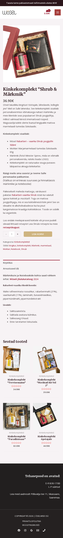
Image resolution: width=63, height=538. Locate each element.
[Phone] (44, 530)
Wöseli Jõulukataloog (21, 279)
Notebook (15, 249)
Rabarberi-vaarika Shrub (24, 194)
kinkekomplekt (24, 245)
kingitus (12, 245)
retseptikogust (11, 227)
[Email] (38, 530)
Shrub (24, 249)
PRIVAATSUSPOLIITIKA (31, 521)
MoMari (6, 249)
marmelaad (46, 245)
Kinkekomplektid (22, 241)
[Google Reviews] (31, 530)
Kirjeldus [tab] (7, 262)
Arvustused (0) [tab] (11, 268)
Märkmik (36, 245)
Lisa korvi (38, 234)
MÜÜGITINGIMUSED (30, 525)
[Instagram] (25, 530)
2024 (35, 279)
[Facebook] (19, 530)
